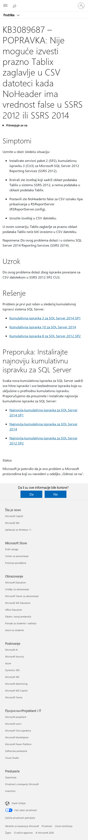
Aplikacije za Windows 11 (18, 529)
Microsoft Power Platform (18, 744)
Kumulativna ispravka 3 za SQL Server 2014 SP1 (45, 318)
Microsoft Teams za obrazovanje (22, 596)
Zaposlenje (10, 777)
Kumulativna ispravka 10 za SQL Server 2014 (42, 327)
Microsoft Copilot (14, 516)
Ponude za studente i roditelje (20, 623)
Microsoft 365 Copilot (16, 690)
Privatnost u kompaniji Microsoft (22, 784)
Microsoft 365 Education (17, 602)
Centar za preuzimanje (17, 556)
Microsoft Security (14, 656)
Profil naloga (11, 549)
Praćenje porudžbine (15, 562)
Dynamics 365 (12, 670)
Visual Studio (12, 757)
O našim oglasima (23, 832)
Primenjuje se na (16, 125)
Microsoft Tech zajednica (18, 730)
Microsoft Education (15, 582)
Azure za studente (14, 630)
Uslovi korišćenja (63, 826)
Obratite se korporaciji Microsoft (22, 826)
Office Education (13, 609)
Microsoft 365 (12, 522)
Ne (55, 494)
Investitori (10, 791)
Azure (8, 663)
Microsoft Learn (13, 723)
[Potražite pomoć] (15, 5)
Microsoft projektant (15, 717)
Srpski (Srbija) (19, 803)
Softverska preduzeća (16, 751)
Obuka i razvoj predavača (18, 616)
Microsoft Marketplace (17, 737)
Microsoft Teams (13, 697)
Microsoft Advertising (16, 683)
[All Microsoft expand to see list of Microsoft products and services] (5, 6)
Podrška (9, 15)
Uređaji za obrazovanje (17, 589)
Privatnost (47, 826)
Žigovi (8, 832)
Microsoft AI (11, 649)
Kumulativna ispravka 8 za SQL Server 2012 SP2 (45, 336)
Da (31, 494)
